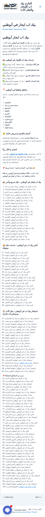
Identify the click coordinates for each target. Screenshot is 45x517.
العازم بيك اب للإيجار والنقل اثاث (26, 7)
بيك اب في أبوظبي (25, 363)
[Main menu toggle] (40, 6)
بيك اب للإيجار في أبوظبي (18, 154)
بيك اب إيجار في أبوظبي (27, 487)
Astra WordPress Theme (27, 512)
